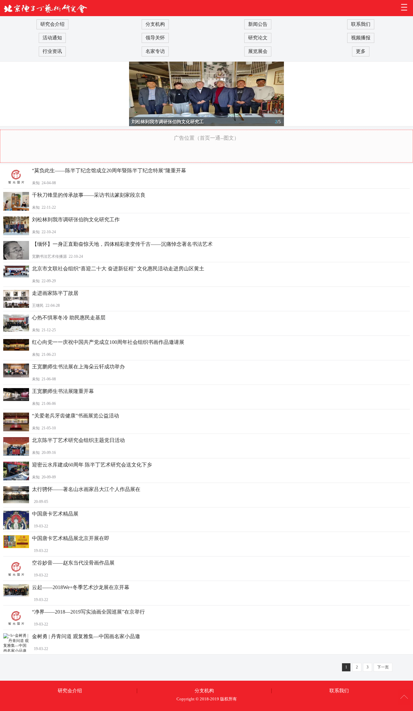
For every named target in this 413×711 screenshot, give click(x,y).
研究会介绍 (52, 24)
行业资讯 (52, 51)
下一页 (383, 667)
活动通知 (52, 37)
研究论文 (257, 37)
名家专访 (155, 51)
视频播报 (360, 37)
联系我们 (360, 24)
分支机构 (155, 24)
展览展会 (257, 51)
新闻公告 (257, 24)
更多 (361, 51)
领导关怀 (155, 37)
